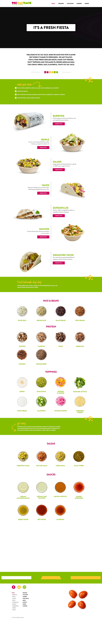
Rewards (61, 3)
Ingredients (15, 606)
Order (87, 3)
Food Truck (26, 598)
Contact (25, 602)
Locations (70, 3)
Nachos (14, 604)
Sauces (14, 608)
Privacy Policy (21, 617)
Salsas (14, 609)
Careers (79, 3)
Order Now (58, 124)
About (24, 600)
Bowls (13, 596)
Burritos (14, 594)
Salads (14, 598)
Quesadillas (15, 602)
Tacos (13, 600)
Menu (53, 3)
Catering (25, 606)
